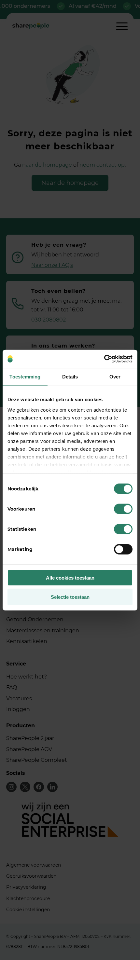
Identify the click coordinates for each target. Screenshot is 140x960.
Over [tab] (114, 376)
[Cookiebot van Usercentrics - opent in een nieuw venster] (104, 359)
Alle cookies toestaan (70, 578)
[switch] (123, 509)
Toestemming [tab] (24, 376)
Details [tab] (70, 376)
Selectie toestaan (70, 596)
